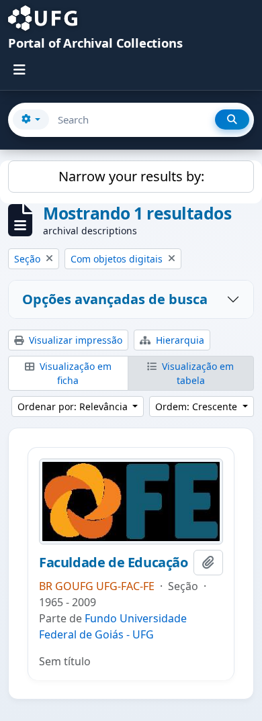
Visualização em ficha (74, 373)
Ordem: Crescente (197, 406)
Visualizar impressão (74, 340)
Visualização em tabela (196, 373)
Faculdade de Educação (113, 563)
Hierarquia (178, 340)
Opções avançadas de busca (115, 299)
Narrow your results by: (131, 176)
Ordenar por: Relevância (73, 406)
